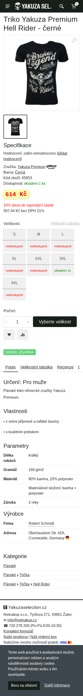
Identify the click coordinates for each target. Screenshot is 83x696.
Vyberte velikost (55, 321)
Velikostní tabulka (65, 223)
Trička (25, 575)
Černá (20, 172)
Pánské (9, 566)
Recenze (65, 367)
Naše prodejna (15, 637)
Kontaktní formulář (18, 631)
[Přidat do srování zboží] (22, 334)
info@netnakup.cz (22, 620)
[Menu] (7, 6)
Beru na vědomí (24, 685)
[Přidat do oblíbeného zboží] (9, 334)
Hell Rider (41, 584)
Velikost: (12, 223)
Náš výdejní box (43, 637)
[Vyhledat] (61, 6)
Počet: (9, 310)
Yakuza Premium (31, 167)
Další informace (57, 685)
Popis (10, 367)
